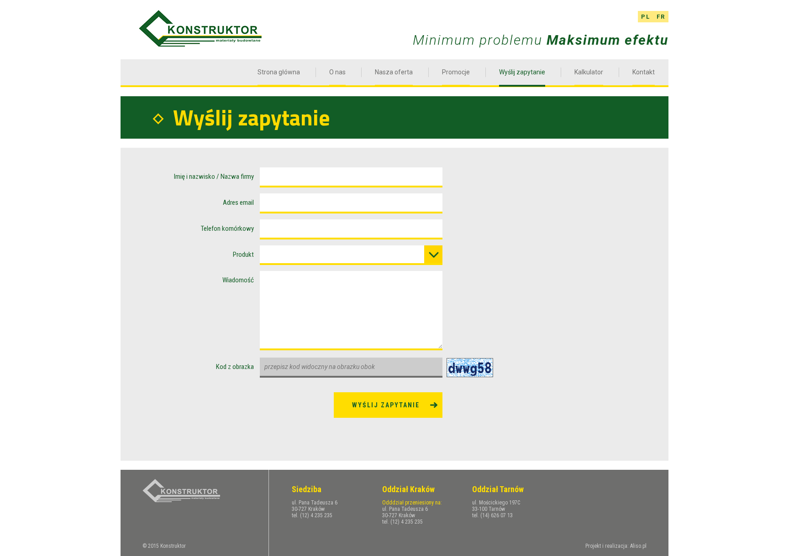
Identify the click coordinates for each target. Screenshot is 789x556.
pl (645, 16)
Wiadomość (238, 280)
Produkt (243, 254)
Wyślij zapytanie (522, 72)
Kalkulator (588, 72)
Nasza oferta (394, 72)
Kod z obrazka (235, 367)
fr (661, 16)
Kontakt (643, 72)
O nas (337, 72)
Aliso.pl (638, 546)
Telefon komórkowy (227, 228)
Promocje (456, 72)
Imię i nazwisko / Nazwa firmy (214, 176)
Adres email (238, 202)
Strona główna (279, 72)
